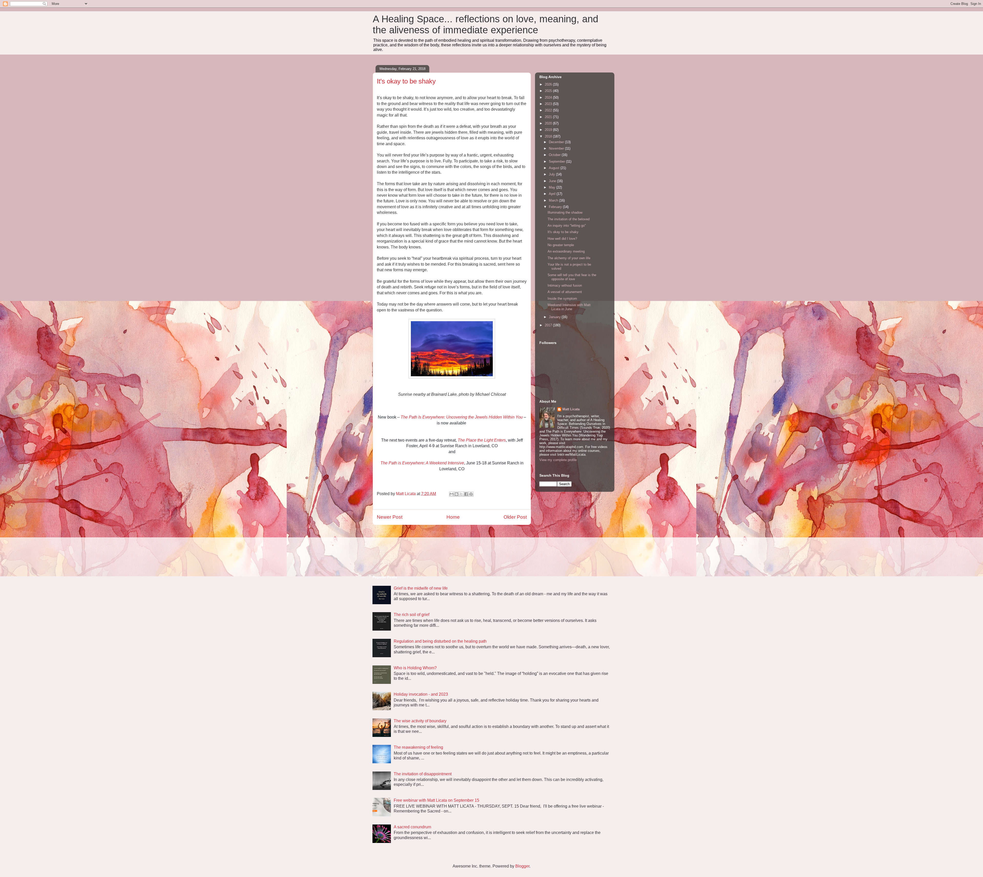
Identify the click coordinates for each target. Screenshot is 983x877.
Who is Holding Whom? (415, 668)
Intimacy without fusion (565, 285)
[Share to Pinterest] (471, 494)
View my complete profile (558, 460)
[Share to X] (461, 494)
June (553, 181)
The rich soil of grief (411, 614)
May (552, 187)
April (553, 194)
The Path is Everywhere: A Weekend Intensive (422, 463)
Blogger (522, 866)
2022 (549, 110)
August (554, 168)
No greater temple (561, 245)
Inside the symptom (562, 298)
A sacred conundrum (412, 827)
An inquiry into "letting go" (567, 225)
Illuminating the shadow (565, 212)
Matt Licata (571, 409)
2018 (549, 136)
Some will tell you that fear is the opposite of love (572, 277)
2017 (549, 325)
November (557, 148)
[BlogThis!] (456, 494)
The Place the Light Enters (482, 440)
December (557, 142)
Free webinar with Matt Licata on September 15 (436, 800)
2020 (549, 123)
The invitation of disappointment (423, 774)
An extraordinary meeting (566, 251)
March (554, 200)
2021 (549, 117)
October (555, 155)
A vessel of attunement (565, 292)
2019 (549, 130)
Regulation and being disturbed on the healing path (440, 641)
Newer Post (389, 517)
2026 (549, 84)
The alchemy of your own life (569, 258)
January (555, 317)
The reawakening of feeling (418, 747)
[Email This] (451, 494)
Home (453, 517)
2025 (549, 91)
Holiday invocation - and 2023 (421, 694)
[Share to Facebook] (466, 494)
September (557, 161)
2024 (549, 97)
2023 (549, 104)
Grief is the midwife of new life (421, 588)
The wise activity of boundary (420, 721)
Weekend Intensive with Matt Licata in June (569, 307)
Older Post (515, 517)
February (556, 207)
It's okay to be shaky (563, 232)
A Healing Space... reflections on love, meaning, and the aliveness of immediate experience (485, 24)
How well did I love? (562, 239)
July (552, 174)
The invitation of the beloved (569, 219)
